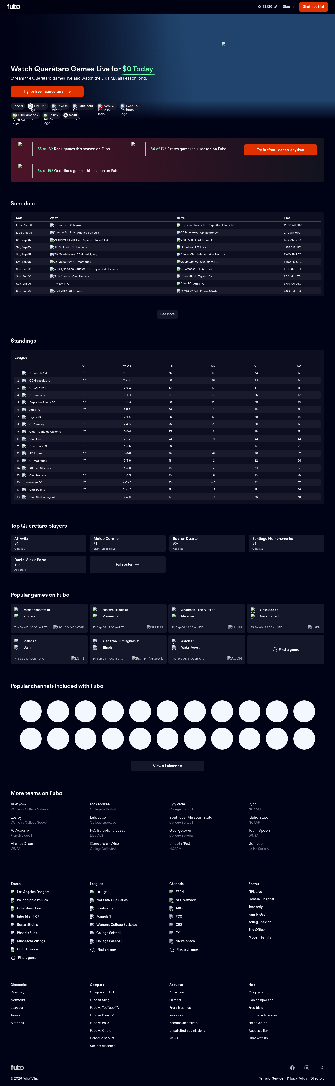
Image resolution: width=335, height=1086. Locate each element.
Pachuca (132, 106)
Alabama (18, 804)
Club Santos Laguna (42, 497)
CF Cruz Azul (37, 388)
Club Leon (36, 439)
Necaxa (109, 106)
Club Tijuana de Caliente (45, 431)
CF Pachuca (37, 395)
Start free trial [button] (313, 6)
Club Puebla (37, 489)
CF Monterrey (38, 460)
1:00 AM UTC (292, 276)
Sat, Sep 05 (23, 247)
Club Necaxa (37, 475)
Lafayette (177, 804)
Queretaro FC (38, 446)
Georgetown (180, 830)
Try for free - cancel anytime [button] (47, 91)
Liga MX (40, 106)
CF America (36, 424)
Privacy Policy (297, 1078)
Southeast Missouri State (190, 817)
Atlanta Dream (23, 843)
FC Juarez (35, 453)
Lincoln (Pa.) (179, 843)
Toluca (54, 115)
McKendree (100, 804)
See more (167, 314)
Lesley (16, 817)
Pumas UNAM (38, 373)
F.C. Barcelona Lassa (107, 830)
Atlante (62, 106)
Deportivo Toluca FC (42, 402)
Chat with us (258, 1038)
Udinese (256, 843)
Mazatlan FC (34, 482)
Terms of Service (271, 1078)
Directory (317, 1078)
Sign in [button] (288, 6)
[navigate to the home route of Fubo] (14, 7)
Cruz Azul (86, 106)
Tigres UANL (37, 417)
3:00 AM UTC (292, 247)
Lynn (253, 804)
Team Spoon (259, 830)
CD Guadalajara (39, 380)
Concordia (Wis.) (104, 843)
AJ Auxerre (20, 830)
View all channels (167, 766)
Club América (28, 115)
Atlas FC (34, 409)
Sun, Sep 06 (23, 276)
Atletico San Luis (40, 468)
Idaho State (258, 817)
